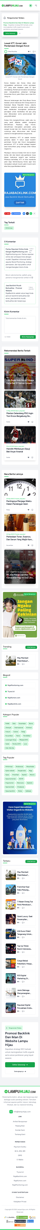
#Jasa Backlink (10, 791)
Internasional (18, 728)
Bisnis (31, 723)
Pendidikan (27, 736)
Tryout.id (11, 691)
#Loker (20, 791)
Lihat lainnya (31, 647)
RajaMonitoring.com (15, 685)
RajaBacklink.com (14, 704)
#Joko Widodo (10, 771)
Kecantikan (9, 736)
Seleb (7, 744)
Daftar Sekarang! (10, 33)
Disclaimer (20, 1197)
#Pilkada (28, 791)
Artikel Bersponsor (20, 1122)
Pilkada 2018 (23, 740)
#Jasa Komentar (10, 779)
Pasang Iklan (20, 1126)
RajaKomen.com (14, 698)
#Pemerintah (9, 787)
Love (25, 744)
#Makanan (20, 787)
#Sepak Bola (22, 771)
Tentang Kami (20, 1134)
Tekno (18, 736)
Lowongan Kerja (10, 740)
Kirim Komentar (28, 337)
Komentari (17, 213)
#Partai (24, 775)
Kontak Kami (20, 1130)
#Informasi (9, 228)
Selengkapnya (19, 1071)
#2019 (21, 779)
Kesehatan (22, 723)
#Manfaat (15, 775)
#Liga (30, 771)
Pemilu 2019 (16, 744)
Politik (7, 723)
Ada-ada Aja (9, 748)
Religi (23, 732)
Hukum (7, 732)
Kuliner (16, 732)
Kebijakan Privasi (20, 1202)
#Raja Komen (9, 783)
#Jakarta (29, 783)
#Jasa (7, 775)
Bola (14, 723)
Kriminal (29, 728)
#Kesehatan (30, 767)
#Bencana (20, 783)
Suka (8, 213)
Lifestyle (8, 728)
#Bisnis (32, 775)
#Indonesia (19, 767)
